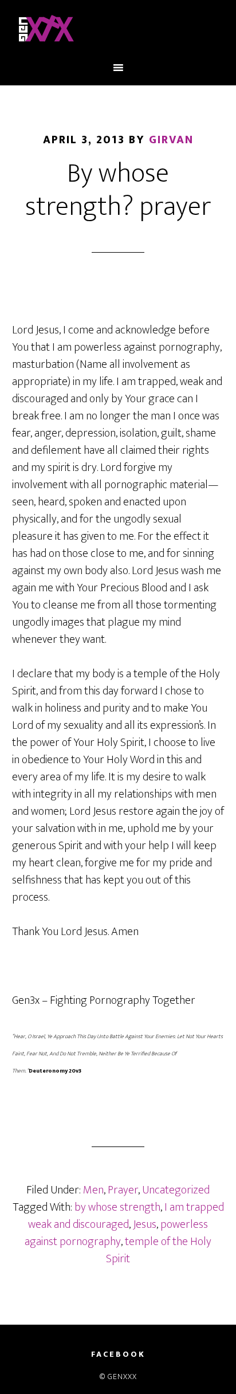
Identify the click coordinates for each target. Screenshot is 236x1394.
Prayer (123, 1190)
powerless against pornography (116, 1233)
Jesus (144, 1224)
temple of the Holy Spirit (158, 1250)
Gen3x (118, 30)
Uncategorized (176, 1190)
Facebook (118, 1354)
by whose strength (117, 1207)
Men (93, 1190)
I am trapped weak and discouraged (126, 1215)
